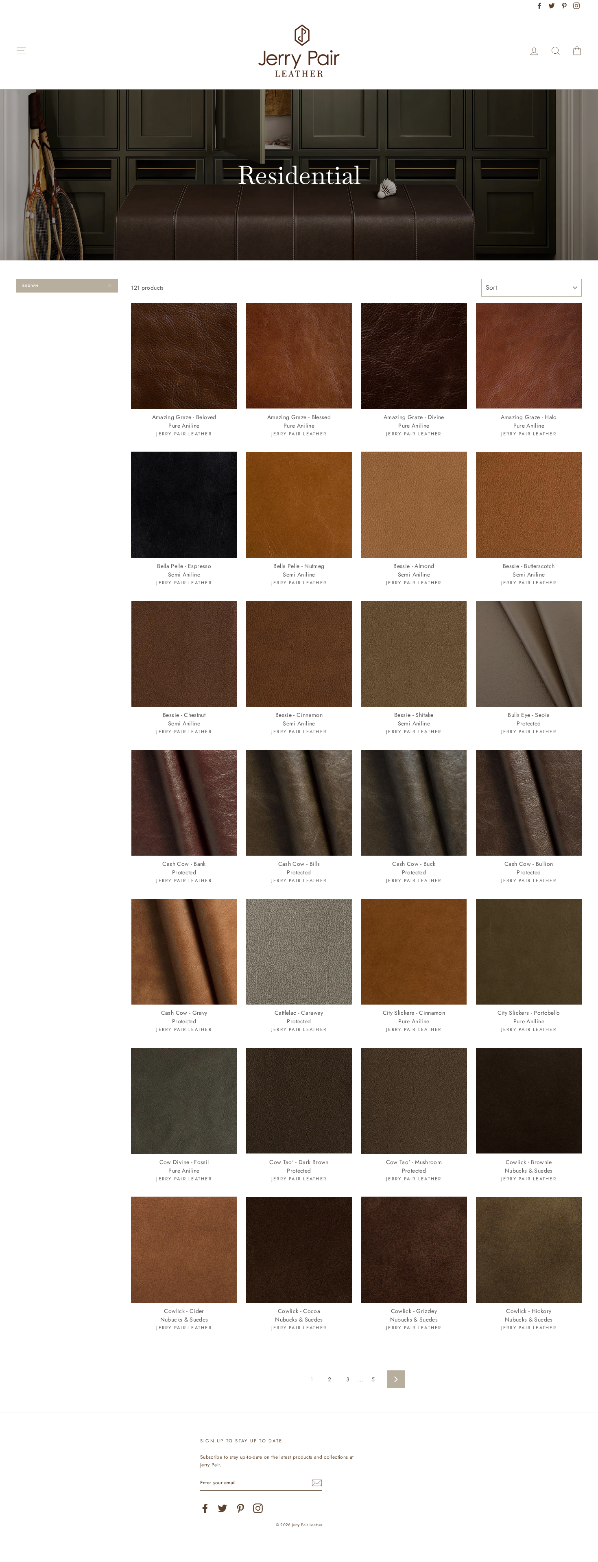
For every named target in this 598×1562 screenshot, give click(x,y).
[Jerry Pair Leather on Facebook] (205, 1508)
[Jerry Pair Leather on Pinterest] (240, 1508)
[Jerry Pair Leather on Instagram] (258, 1508)
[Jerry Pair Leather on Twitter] (222, 1508)
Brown (30, 285)
